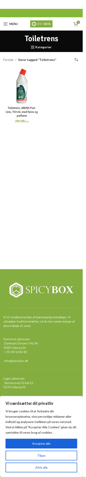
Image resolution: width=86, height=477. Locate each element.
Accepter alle (41, 443)
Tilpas (41, 455)
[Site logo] (41, 23)
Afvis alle (41, 467)
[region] (41, 436)
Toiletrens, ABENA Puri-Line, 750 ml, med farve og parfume (22, 112)
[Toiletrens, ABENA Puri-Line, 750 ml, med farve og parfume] (21, 86)
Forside (8, 60)
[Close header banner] (77, 4)
